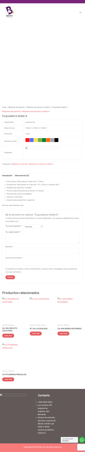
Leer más (8, 336)
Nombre (9, 247)
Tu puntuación (13, 226)
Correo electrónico (14, 258)
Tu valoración (13, 232)
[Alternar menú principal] (80, 12)
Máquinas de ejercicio (16, 107)
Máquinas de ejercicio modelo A (38, 107)
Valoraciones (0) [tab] (22, 175)
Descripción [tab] (7, 175)
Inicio (4, 107)
